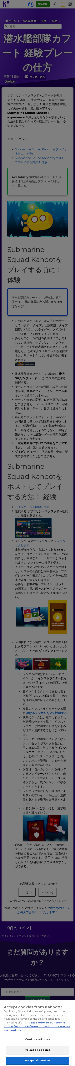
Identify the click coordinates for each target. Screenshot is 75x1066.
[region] (37, 1033)
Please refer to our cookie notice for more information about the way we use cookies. (37, 1026)
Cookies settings (37, 1039)
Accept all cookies (37, 1060)
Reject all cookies (37, 1049)
